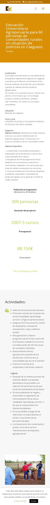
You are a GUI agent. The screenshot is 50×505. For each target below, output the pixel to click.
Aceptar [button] (34, 501)
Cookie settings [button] (20, 501)
